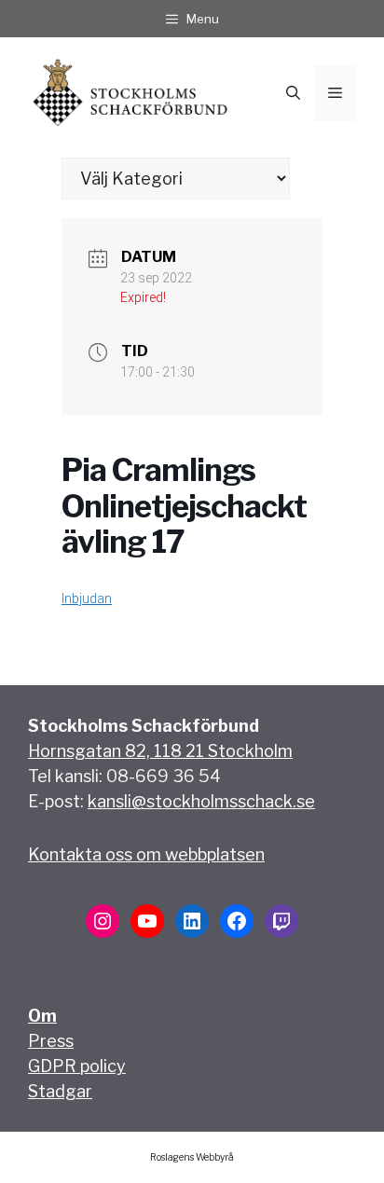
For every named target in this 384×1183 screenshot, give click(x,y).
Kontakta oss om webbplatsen (146, 854)
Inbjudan (87, 598)
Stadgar (60, 1091)
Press (51, 1041)
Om (42, 1015)
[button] (293, 93)
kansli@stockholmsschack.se (201, 801)
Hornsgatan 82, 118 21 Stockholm (160, 751)
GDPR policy (77, 1066)
